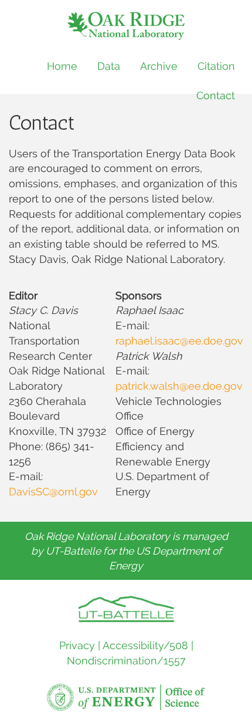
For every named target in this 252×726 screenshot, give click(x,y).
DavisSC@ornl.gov (53, 491)
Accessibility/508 (145, 645)
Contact (215, 95)
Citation (216, 66)
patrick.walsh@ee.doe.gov (179, 386)
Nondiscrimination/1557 (126, 660)
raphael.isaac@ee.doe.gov (179, 341)
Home (62, 66)
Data (108, 66)
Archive (159, 66)
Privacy (77, 645)
